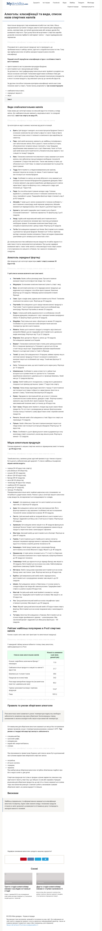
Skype (65, 3)
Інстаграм (46, 3)
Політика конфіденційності (29, 925)
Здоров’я (36, 3)
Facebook (56, 3)
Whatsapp (90, 3)
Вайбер (72, 3)
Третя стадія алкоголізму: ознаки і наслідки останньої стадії (17, 889)
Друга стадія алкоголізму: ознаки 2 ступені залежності (49, 888)
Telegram (81, 3)
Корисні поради (73, 7)
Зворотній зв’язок (12, 925)
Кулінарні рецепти (88, 7)
